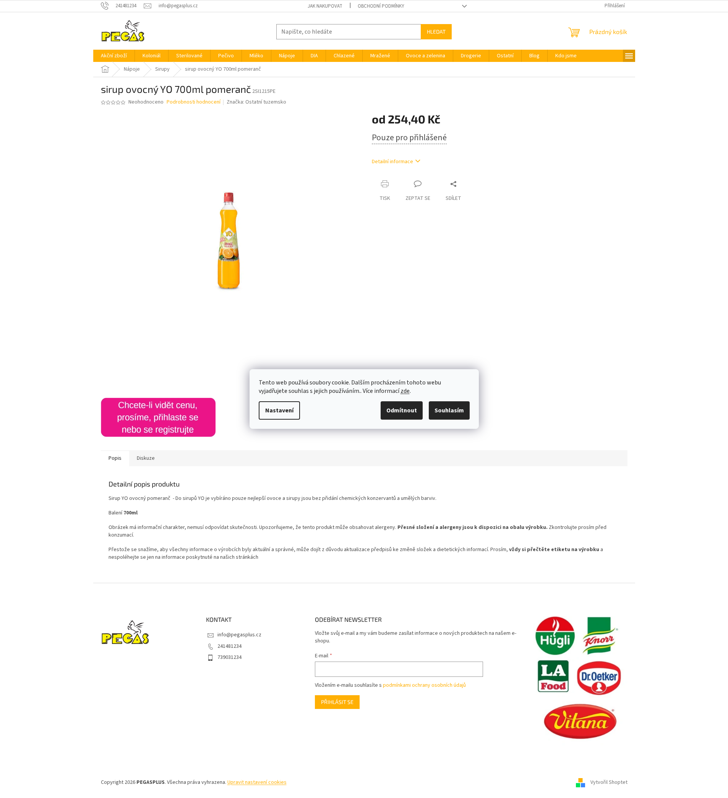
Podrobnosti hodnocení (194, 102)
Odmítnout (401, 410)
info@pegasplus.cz (239, 635)
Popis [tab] (115, 458)
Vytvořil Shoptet (608, 782)
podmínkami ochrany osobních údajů (424, 685)
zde (405, 391)
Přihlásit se (337, 702)
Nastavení (279, 410)
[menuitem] (114, 56)
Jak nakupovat (325, 6)
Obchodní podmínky (381, 6)
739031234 (229, 657)
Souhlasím (449, 410)
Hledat (436, 31)
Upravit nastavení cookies (257, 782)
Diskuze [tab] (146, 458)
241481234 (229, 646)
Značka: (256, 102)
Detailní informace (392, 161)
